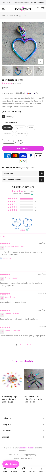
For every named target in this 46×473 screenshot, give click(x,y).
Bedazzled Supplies (37, 2)
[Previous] (5, 44)
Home (4, 16)
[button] (7, 83)
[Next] (40, 44)
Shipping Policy (30, 454)
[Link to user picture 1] (5, 263)
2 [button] (20, 344)
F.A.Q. (19, 454)
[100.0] (16, 222)
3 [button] (24, 344)
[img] (5, 243)
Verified (22, 230)
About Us (11, 454)
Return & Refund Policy (23, 459)
